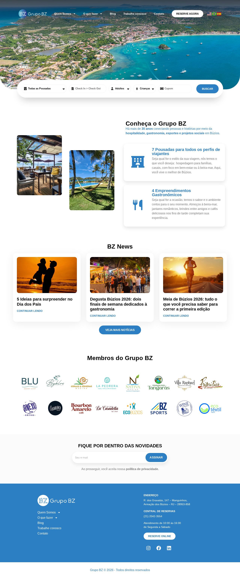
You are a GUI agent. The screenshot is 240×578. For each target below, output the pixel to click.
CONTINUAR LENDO (30, 310)
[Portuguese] (214, 13)
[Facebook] (158, 548)
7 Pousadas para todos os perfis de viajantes (186, 151)
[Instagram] (148, 548)
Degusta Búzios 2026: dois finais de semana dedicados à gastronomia (118, 304)
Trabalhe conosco (134, 13)
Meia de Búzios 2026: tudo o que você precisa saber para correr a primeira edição (190, 304)
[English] (209, 13)
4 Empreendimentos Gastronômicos (171, 192)
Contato (159, 13)
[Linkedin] (169, 548)
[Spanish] (219, 13)
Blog (113, 13)
